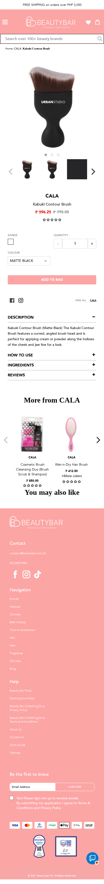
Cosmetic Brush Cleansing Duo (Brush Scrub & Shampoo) (32, 469)
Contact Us (17, 737)
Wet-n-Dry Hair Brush (71, 464)
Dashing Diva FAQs (22, 698)
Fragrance (16, 653)
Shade (12, 235)
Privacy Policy (51, 808)
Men (13, 645)
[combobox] (52, 39)
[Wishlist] (88, 22)
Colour (14, 253)
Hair (12, 638)
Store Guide (17, 745)
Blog (13, 669)
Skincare (15, 614)
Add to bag (52, 279)
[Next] (92, 171)
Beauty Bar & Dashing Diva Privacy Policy (27, 708)
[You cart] (97, 21)
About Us (16, 729)
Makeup (15, 607)
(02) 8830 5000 (18, 563)
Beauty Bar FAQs (21, 691)
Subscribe (74, 787)
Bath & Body (18, 622)
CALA (17, 48)
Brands (14, 599)
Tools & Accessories (22, 630)
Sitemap (15, 753)
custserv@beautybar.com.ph (28, 553)
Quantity (61, 235)
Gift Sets (15, 661)
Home (9, 48)
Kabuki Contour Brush (36, 48)
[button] (5, 21)
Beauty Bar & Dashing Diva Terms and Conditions (27, 720)
